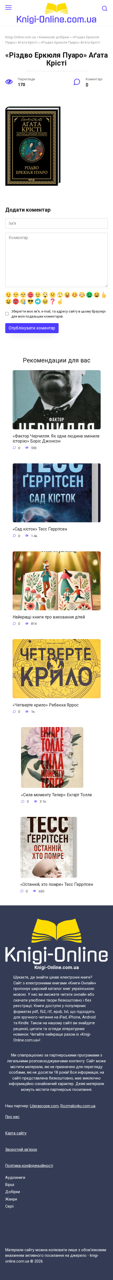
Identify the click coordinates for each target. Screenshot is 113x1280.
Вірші (9, 1185)
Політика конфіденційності (29, 1165)
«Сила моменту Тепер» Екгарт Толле (56, 794)
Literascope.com (44, 1106)
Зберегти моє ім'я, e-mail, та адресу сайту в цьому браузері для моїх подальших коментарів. (58, 313)
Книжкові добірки (54, 37)
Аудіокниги (15, 1177)
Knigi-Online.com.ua (20, 37)
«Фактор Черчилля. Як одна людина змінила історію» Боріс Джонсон (56, 439)
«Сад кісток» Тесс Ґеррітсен (40, 529)
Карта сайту (16, 1133)
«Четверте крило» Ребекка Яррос (46, 705)
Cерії (9, 1206)
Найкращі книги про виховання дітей (49, 617)
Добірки (12, 1192)
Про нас (12, 1117)
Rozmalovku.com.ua (77, 1106)
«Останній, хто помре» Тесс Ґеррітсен (56, 884)
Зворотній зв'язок (21, 1149)
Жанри (11, 1199)
